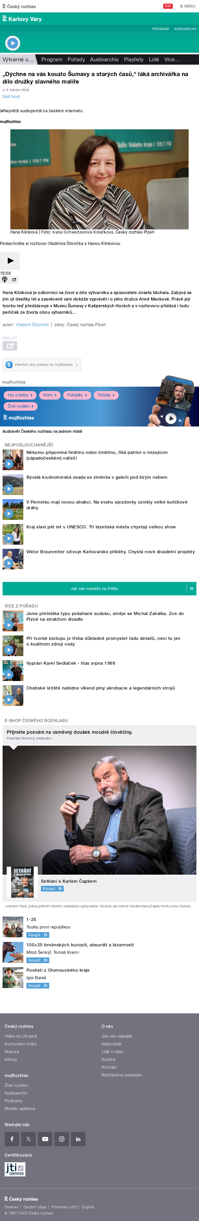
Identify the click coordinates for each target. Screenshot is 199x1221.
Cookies (11, 1207)
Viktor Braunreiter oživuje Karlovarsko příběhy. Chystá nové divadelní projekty (110, 551)
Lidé (154, 59)
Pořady (76, 59)
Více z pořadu (21, 606)
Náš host (11, 96)
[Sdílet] (14, 280)
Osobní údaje (35, 1207)
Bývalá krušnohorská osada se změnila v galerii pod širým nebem (97, 477)
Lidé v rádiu (113, 1051)
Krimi (48, 395)
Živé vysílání (19, 406)
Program (160, 29)
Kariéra (108, 1059)
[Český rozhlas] (19, 6)
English (88, 1207)
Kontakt (109, 1067)
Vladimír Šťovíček (32, 324)
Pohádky (75, 395)
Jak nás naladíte (117, 1036)
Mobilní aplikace (20, 1108)
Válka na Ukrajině (21, 1036)
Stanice (12, 1051)
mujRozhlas (14, 382)
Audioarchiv (185, 29)
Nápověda (111, 1044)
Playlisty (134, 59)
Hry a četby (18, 395)
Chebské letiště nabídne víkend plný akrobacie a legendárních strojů (100, 688)
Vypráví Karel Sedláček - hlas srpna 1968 (70, 663)
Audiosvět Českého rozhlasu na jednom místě (42, 431)
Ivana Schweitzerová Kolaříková (82, 232)
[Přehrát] (10, 261)
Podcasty (14, 1100)
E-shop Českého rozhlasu (36, 720)
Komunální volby (21, 1044)
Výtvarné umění (21, 59)
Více (172, 59)
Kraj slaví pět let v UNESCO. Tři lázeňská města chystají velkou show (101, 526)
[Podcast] (4, 280)
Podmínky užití (64, 1207)
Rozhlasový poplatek (121, 1075)
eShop (11, 1059)
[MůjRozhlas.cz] (10, 122)
